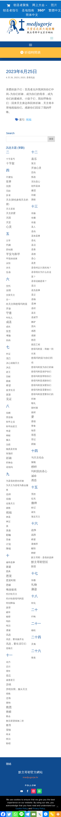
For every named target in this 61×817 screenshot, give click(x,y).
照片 (54, 5)
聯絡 (8, 763)
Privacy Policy (38, 808)
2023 (23, 77)
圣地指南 (28, 10)
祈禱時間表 (32, 52)
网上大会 (38, 5)
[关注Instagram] (33, 791)
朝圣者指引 (11, 10)
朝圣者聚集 (21, 5)
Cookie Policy (22, 808)
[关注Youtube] (21, 791)
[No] (57, 806)
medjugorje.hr (30, 777)
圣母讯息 (31, 77)
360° (41, 10)
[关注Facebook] (27, 791)
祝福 (28, 119)
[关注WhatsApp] (39, 791)
